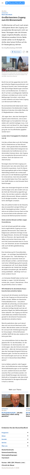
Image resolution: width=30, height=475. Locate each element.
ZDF (13, 462)
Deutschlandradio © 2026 (10, 468)
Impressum (5, 458)
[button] (2, 3)
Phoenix (18, 462)
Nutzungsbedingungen (9, 455)
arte (23, 462)
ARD (9, 462)
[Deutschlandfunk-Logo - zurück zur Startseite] (15, 3)
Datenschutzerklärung (9, 452)
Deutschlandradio (8, 450)
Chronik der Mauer (8, 465)
